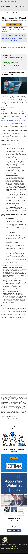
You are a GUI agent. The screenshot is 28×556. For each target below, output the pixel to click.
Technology (12, 29)
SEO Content (3, 419)
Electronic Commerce (5, 542)
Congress (23, 29)
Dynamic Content (4, 418)
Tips (18, 29)
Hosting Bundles (14, 530)
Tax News (4, 27)
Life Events (4, 31)
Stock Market (5, 29)
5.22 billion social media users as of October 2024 (14, 120)
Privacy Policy (13, 546)
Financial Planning (18, 27)
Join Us (14, 458)
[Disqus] (14, 338)
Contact (8, 6)
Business (10, 27)
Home (2, 6)
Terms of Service (4, 546)
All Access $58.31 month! (14, 24)
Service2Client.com (16, 548)
